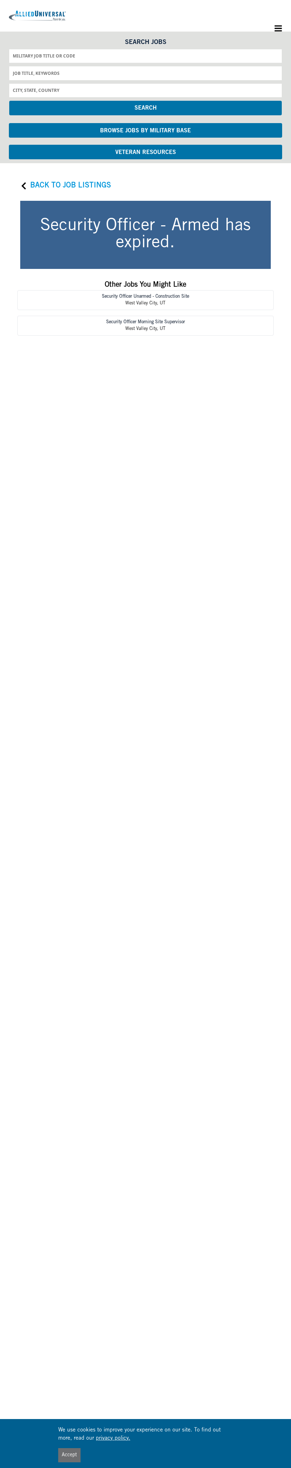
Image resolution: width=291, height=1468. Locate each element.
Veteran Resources (145, 152)
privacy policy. (113, 1438)
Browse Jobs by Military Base (145, 131)
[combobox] (145, 56)
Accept (69, 1455)
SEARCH (145, 108)
